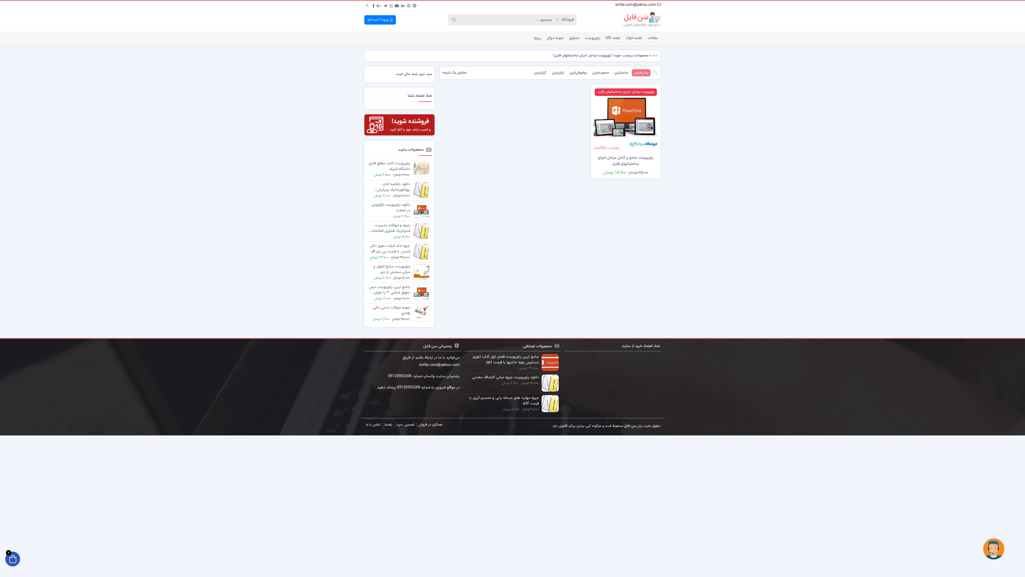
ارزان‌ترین (558, 72)
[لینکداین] (403, 5)
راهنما (388, 424)
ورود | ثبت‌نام (379, 19)
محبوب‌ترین (600, 72)
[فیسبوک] (373, 5)
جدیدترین (621, 72)
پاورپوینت (592, 38)
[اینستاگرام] (391, 5)
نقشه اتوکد (634, 38)
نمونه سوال (555, 38)
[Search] (454, 19)
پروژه (537, 38)
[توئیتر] (367, 5)
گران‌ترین (540, 72)
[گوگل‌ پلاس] (379, 5)
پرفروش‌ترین (578, 72)
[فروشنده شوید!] (399, 124)
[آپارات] (414, 5)
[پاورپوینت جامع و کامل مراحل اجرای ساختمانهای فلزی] (625, 119)
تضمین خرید (405, 424)
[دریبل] (409, 5)
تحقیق (574, 38)
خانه (655, 55)
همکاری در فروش (430, 424)
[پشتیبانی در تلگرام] (993, 549)
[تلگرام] (385, 5)
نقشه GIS (613, 38)
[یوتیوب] (397, 5)
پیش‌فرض (641, 72)
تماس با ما (373, 424)
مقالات (653, 38)
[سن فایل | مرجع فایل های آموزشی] (642, 20)
